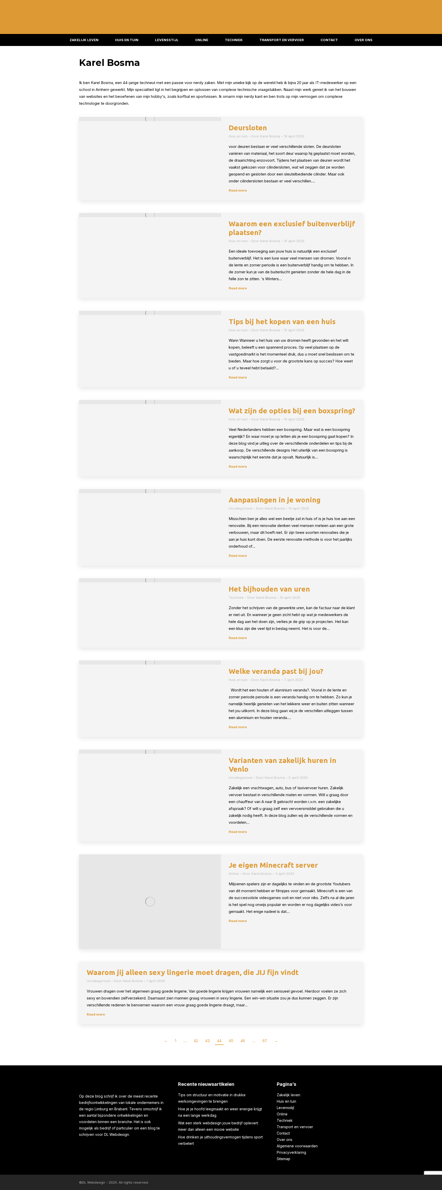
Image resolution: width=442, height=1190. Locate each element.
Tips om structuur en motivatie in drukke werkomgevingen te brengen (212, 1098)
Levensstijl (285, 1107)
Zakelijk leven (288, 1095)
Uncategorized (240, 508)
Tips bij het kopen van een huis (282, 321)
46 (242, 1040)
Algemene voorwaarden (297, 1146)
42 (196, 1040)
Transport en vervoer (295, 1127)
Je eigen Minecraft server (273, 865)
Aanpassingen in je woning (275, 500)
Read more (238, 190)
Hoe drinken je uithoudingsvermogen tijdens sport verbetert (220, 1140)
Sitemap (283, 1159)
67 (264, 1040)
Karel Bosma (109, 62)
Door (265, 136)
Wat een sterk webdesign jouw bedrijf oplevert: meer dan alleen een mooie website (218, 1126)
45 (231, 1040)
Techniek (236, 597)
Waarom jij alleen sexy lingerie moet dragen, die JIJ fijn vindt (193, 972)
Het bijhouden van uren (269, 589)
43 (207, 1040)
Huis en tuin (238, 136)
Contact (283, 1133)
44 (219, 1040)
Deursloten (248, 128)
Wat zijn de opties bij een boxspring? (292, 411)
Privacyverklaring (291, 1152)
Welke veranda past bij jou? (276, 671)
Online (234, 873)
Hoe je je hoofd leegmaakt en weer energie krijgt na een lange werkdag (220, 1112)
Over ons (284, 1139)
